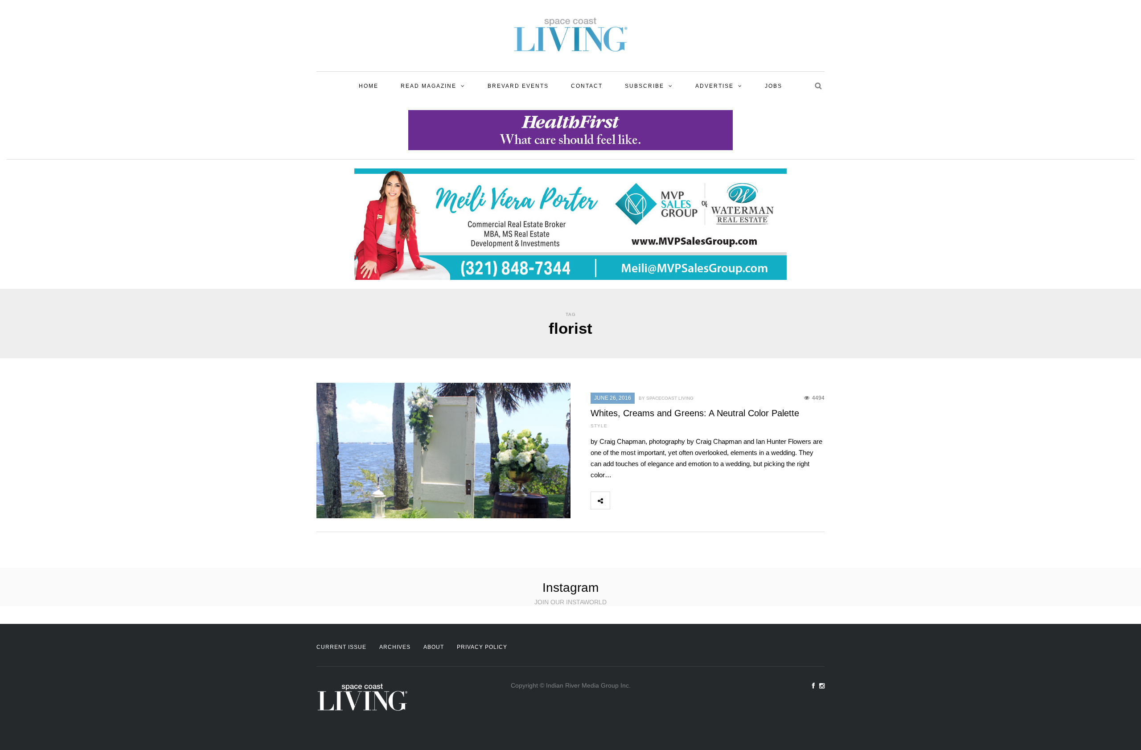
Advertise (714, 86)
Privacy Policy (482, 647)
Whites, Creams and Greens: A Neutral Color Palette (695, 413)
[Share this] (619, 500)
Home (368, 86)
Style (599, 425)
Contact (587, 86)
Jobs (773, 86)
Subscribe (644, 86)
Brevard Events (518, 86)
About (433, 647)
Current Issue (341, 647)
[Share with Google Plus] (659, 500)
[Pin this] (678, 500)
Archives (394, 647)
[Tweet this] (639, 500)
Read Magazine (428, 86)
